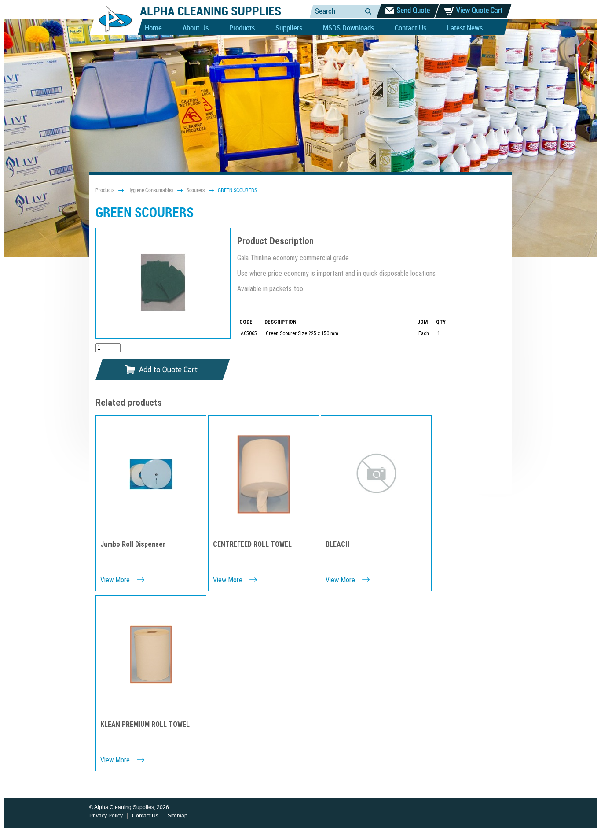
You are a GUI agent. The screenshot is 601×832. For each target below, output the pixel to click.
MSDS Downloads (348, 28)
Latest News (465, 28)
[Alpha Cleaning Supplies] (112, 33)
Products (242, 28)
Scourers (196, 190)
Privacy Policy (106, 816)
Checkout (408, 11)
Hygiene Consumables (150, 190)
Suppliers (288, 28)
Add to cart (163, 370)
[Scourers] (163, 283)
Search (368, 11)
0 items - (473, 11)
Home (153, 28)
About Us (196, 28)
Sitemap (177, 816)
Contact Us (410, 28)
